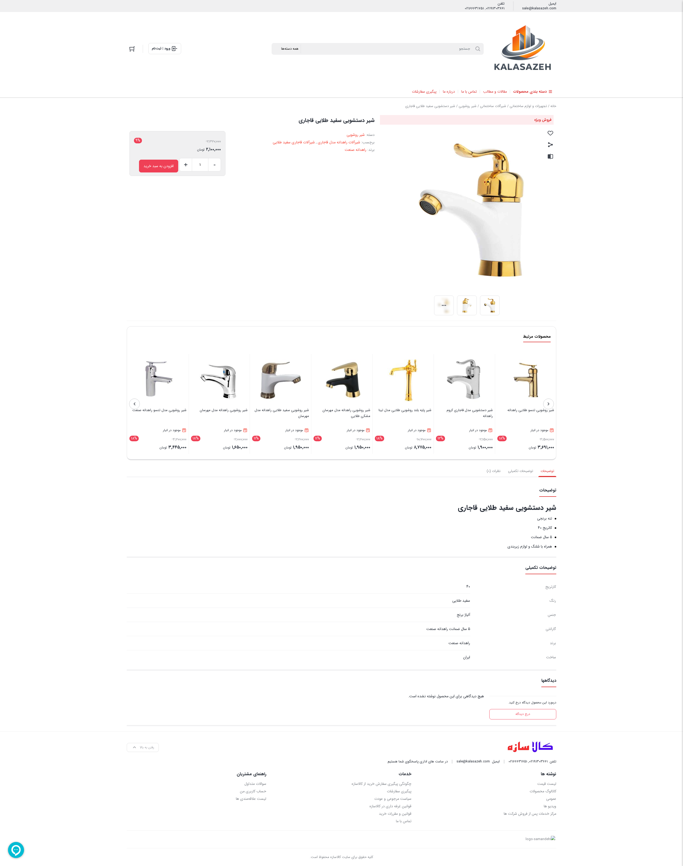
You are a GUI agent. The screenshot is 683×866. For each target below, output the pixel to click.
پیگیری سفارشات (399, 791)
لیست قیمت (546, 784)
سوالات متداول (255, 784)
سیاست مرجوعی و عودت (392, 799)
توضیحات (547, 471)
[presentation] (548, 404)
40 (468, 586)
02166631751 (474, 8)
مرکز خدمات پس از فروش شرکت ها (530, 814)
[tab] (547, 471)
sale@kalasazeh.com (539, 8)
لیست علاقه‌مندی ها (251, 799)
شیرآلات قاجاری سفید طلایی (294, 142)
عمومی (551, 799)
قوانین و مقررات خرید (395, 814)
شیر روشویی (467, 106)
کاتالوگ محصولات (543, 791)
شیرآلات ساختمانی (493, 106)
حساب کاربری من (253, 791)
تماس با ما (403, 821)
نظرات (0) (494, 471)
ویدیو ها (550, 806)
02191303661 (495, 8)
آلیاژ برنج (463, 615)
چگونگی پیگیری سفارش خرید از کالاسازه (381, 784)
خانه (553, 106)
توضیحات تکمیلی (520, 471)
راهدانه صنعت (355, 150)
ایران (466, 657)
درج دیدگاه (522, 714)
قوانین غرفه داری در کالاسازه (390, 806)
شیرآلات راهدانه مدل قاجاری (339, 142)
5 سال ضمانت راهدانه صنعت (448, 629)
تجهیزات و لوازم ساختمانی (528, 106)
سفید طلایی (461, 601)
